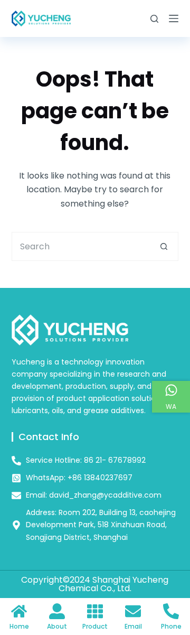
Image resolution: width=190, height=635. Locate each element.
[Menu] (173, 18)
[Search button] (163, 246)
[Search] (154, 19)
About (57, 626)
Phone (171, 626)
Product (95, 626)
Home (19, 626)
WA (171, 406)
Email (133, 626)
